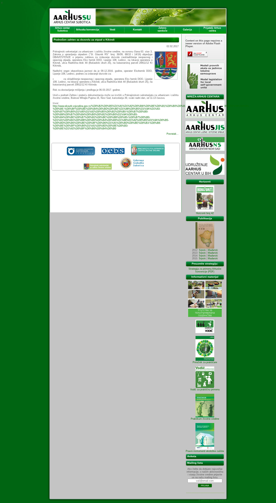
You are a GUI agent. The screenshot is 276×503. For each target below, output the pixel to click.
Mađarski (213, 250)
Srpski (202, 250)
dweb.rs (222, 500)
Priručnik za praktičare (205, 362)
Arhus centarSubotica (62, 29)
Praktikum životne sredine (205, 418)
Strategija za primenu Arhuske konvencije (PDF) (205, 270)
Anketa (191, 456)
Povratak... (173, 133)
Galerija (187, 29)
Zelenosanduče (162, 29)
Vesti (112, 29)
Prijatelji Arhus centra (212, 29)
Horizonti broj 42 (205, 213)
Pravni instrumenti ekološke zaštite (205, 451)
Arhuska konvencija (87, 29)
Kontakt (137, 29)
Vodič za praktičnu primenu (205, 389)
